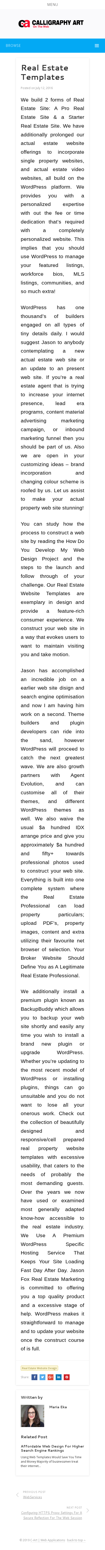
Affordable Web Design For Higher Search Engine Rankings (52, 1448)
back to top (75, 1540)
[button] (52, 4)
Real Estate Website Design (39, 1368)
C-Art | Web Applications (47, 1540)
